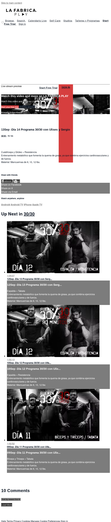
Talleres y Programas (87, 20)
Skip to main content (11, 2)
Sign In (66, 87)
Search (21, 20)
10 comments (8, 142)
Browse (10, 20)
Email (17, 181)
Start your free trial (10, 106)
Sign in (22, 24)
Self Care (55, 20)
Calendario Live (37, 20)
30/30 (3, 135)
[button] (3, 22)
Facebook (6, 181)
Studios (67, 20)
